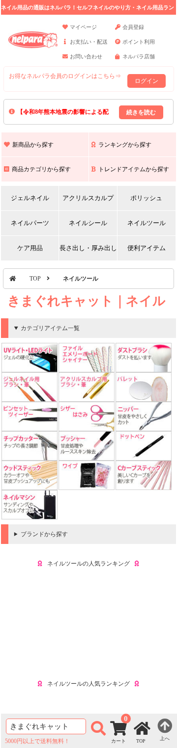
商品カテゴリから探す (41, 169)
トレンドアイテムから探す (133, 169)
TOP (35, 278)
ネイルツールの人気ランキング (88, 563)
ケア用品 (30, 248)
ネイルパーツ (30, 223)
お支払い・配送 (89, 42)
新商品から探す (33, 144)
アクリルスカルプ (88, 198)
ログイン (146, 80)
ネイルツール (146, 223)
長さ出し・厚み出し (88, 248)
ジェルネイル (30, 198)
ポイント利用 (138, 42)
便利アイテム (146, 248)
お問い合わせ (86, 56)
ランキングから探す (124, 144)
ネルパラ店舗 (138, 56)
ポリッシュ (146, 198)
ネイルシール (88, 223)
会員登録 (133, 27)
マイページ (83, 27)
